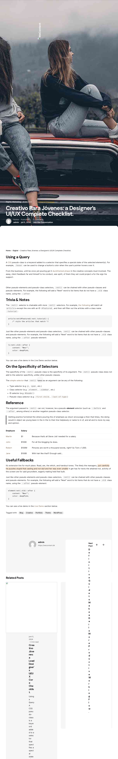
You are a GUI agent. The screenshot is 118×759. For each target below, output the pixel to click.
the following (84, 305)
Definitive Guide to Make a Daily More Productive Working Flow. (89, 630)
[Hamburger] (40, 379)
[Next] (103, 545)
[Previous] (97, 545)
